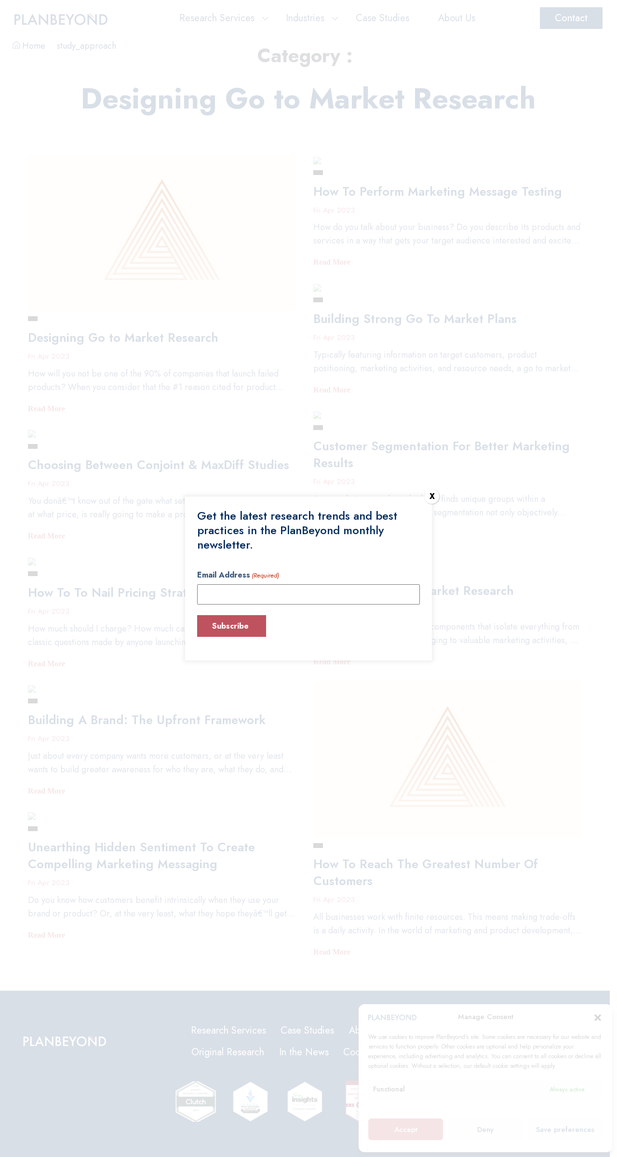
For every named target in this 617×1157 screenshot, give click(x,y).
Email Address (238, 574)
